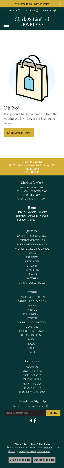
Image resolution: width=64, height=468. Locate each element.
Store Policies (32, 375)
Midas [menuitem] (32, 305)
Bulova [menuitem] (32, 343)
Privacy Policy (32, 387)
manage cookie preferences (34, 451)
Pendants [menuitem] (32, 265)
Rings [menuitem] (32, 253)
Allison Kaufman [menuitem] (32, 335)
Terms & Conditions (32, 392)
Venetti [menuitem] (32, 318)
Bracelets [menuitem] (32, 269)
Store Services (32, 370)
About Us (32, 366)
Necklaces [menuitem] (32, 261)
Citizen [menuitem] (32, 347)
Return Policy (32, 383)
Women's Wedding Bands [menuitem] (32, 248)
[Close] (59, 4)
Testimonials (32, 379)
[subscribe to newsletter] (53, 413)
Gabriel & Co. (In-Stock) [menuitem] (32, 322)
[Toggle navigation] (6, 27)
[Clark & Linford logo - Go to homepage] (32, 20)
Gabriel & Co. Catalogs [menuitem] (32, 236)
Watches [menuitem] (32, 278)
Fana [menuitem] (32, 352)
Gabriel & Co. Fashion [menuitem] (32, 301)
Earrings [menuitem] (32, 257)
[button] (14, 10)
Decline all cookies (20, 459)
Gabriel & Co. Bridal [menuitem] (32, 297)
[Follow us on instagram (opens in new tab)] (30, 420)
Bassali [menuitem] (32, 339)
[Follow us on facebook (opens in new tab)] (34, 420)
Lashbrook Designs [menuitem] (32, 331)
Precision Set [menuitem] (32, 314)
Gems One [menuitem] (32, 326)
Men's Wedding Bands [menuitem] (32, 244)
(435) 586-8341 (32, 172)
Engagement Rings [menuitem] (32, 240)
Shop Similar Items (19, 133)
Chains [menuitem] (32, 274)
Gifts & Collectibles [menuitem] (32, 282)
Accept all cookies (44, 459)
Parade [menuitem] (32, 309)
